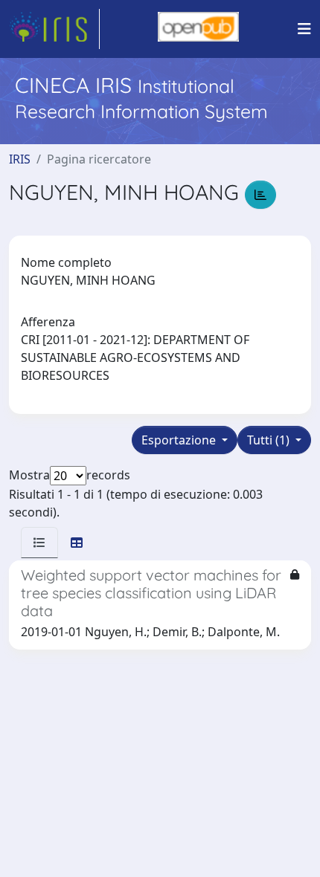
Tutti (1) (269, 440)
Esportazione (180, 440)
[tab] (39, 542)
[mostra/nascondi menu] (304, 29)
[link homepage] (54, 29)
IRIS (20, 159)
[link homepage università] (198, 29)
